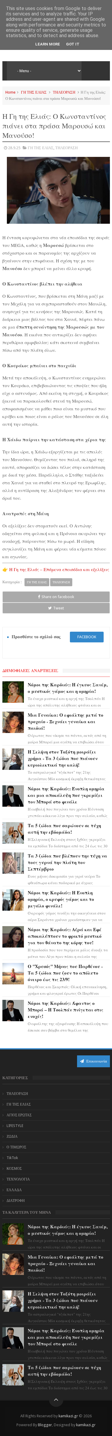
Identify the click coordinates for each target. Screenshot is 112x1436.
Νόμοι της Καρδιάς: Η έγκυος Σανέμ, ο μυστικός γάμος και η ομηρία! (68, 687)
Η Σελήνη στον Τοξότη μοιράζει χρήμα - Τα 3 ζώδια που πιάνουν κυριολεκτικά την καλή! (63, 758)
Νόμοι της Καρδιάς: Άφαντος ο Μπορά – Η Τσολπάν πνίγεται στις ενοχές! (65, 1009)
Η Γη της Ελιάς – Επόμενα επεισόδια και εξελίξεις (59, 569)
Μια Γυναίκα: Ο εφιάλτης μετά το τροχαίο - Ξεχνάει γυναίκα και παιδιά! (65, 721)
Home (10, 92)
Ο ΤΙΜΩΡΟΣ (16, 1147)
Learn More (47, 44)
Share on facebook (58, 597)
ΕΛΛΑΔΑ (14, 1190)
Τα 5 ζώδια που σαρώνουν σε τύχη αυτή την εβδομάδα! (64, 828)
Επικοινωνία (96, 1061)
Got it (72, 44)
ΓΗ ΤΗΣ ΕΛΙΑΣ (34, 92)
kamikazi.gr (68, 1416)
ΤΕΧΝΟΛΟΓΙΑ (18, 1179)
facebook (86, 637)
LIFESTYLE (15, 1126)
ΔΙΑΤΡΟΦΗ (16, 1201)
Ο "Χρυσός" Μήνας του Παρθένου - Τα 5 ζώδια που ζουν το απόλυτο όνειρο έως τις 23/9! (65, 973)
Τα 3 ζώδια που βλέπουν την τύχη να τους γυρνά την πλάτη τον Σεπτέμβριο (67, 862)
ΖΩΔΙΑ (12, 1136)
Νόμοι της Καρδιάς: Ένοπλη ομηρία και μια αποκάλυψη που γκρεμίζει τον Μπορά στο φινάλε (66, 795)
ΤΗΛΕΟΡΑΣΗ (64, 92)
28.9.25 (14, 148)
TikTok (12, 1158)
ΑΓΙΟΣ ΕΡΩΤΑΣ (19, 1115)
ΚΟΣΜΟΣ (14, 1169)
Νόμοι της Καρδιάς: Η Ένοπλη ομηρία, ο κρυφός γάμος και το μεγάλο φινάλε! (61, 899)
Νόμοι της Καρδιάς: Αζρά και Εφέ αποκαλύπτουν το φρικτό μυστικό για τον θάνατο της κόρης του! (65, 936)
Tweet (58, 608)
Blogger (45, 1425)
